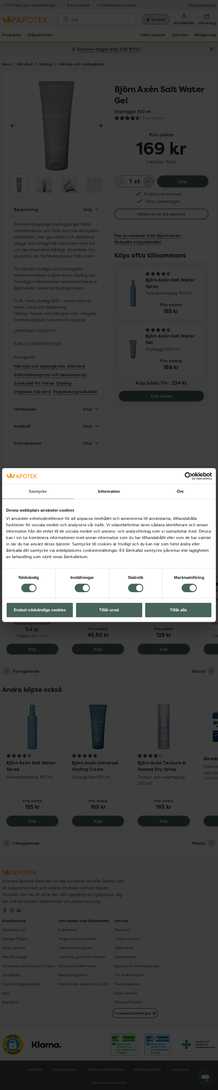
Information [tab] (109, 491)
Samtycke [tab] (38, 491)
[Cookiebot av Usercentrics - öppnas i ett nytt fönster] (188, 476)
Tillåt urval (109, 610)
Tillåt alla (178, 610)
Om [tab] (180, 491)
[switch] (82, 588)
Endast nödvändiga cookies (40, 610)
